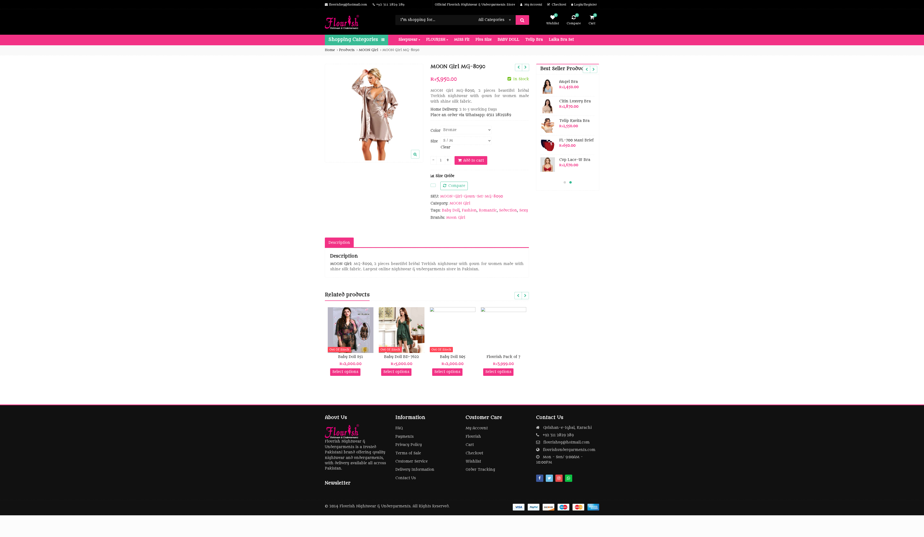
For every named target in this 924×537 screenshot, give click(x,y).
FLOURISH (436, 40)
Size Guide (444, 176)
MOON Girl (459, 203)
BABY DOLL (508, 40)
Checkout (474, 453)
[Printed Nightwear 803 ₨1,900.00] (525, 67)
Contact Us (405, 478)
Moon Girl (455, 218)
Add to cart (473, 161)
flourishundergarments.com (569, 450)
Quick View (352, 357)
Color (435, 131)
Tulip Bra (534, 40)
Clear (445, 147)
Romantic (488, 210)
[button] (419, 158)
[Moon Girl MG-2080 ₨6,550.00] (518, 67)
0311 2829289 (499, 115)
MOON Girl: (341, 264)
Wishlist (473, 461)
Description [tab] (339, 243)
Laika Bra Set (561, 40)
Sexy (523, 210)
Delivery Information (414, 470)
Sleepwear (408, 40)
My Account (477, 428)
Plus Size (483, 40)
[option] (374, 113)
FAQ (399, 428)
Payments (404, 437)
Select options (345, 372)
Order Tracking (480, 470)
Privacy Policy (408, 445)
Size (434, 141)
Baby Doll (451, 210)
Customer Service (411, 461)
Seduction (508, 210)
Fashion (469, 210)
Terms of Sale (408, 453)
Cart (470, 445)
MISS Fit (461, 40)
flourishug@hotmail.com (566, 442)
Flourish (473, 437)
